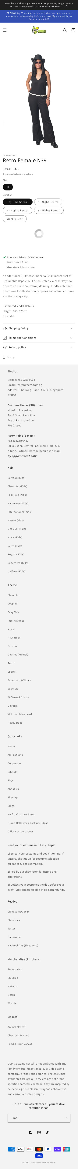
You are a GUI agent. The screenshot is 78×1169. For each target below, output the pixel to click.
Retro (11, 663)
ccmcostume (34, 1162)
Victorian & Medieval (20, 714)
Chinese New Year (18, 911)
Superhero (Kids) (18, 563)
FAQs (10, 780)
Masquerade (15, 722)
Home (11, 746)
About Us (13, 789)
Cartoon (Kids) (16, 477)
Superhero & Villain (19, 680)
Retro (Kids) (15, 546)
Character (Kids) (17, 486)
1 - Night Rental (48, 202)
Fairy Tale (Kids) (17, 494)
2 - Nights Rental (17, 210)
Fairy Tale (13, 612)
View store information (21, 267)
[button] (5, 30)
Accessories (15, 969)
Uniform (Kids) (16, 571)
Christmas (14, 920)
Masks (11, 994)
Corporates (14, 763)
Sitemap (13, 797)
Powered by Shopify (47, 1162)
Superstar (14, 688)
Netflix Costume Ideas (21, 814)
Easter (11, 928)
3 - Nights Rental (49, 210)
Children (13, 977)
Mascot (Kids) (16, 520)
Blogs (11, 805)
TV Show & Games (18, 697)
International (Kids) (20, 512)
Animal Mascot (17, 1027)
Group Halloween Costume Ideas (28, 823)
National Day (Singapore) (23, 945)
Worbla (12, 1003)
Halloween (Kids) (18, 503)
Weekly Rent (15, 219)
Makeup (12, 986)
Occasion (13, 646)
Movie (11, 629)
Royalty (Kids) (16, 554)
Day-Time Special (18, 202)
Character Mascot (18, 1035)
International (16, 620)
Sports (12, 671)
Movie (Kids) (15, 537)
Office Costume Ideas (21, 831)
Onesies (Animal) (18, 654)
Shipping (7, 174)
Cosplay (12, 603)
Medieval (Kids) (17, 528)
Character (14, 595)
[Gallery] (39, 97)
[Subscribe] (66, 1118)
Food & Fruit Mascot (20, 1044)
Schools (12, 772)
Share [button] (10, 357)
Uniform (13, 705)
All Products (15, 755)
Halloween (14, 937)
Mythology (14, 637)
